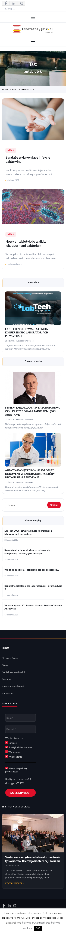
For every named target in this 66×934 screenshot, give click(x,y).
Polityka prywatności (13, 672)
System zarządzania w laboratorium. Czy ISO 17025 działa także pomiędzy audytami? (32, 411)
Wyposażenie (15, 756)
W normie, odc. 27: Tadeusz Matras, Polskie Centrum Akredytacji (33, 607)
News (11, 150)
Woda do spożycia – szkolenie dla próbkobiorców (31, 569)
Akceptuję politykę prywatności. (16, 770)
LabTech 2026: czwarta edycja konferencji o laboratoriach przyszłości (26, 332)
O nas (5, 665)
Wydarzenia (14, 752)
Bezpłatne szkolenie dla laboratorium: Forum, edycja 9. (33, 587)
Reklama (6, 679)
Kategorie (7, 693)
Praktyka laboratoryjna (20, 747)
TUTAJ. (21, 783)
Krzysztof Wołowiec (24, 341)
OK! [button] (38, 928)
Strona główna (10, 658)
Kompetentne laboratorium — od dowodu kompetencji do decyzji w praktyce (27, 552)
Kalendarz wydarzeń (13, 686)
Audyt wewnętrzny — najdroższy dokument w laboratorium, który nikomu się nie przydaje (30, 474)
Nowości (12, 742)
